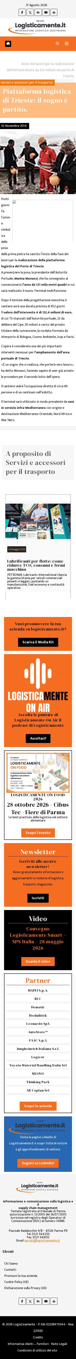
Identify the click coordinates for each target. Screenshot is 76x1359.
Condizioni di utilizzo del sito (37, 1350)
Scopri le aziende (38, 1106)
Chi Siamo (11, 1263)
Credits (38, 1337)
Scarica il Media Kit (38, 642)
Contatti (10, 1270)
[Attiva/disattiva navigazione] (66, 44)
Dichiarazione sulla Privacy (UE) (25, 1288)
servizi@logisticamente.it (42, 1240)
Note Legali (59, 1344)
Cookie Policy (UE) (16, 1282)
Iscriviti (38, 898)
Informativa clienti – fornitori (28, 1344)
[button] (57, 43)
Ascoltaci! (38, 738)
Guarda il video (38, 962)
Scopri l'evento (38, 833)
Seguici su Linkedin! (38, 1163)
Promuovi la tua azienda (20, 1276)
